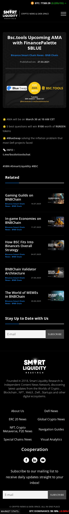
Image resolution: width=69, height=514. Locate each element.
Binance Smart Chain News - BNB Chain (34, 55)
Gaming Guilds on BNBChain (19, 197)
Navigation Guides (51, 429)
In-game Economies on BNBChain (23, 220)
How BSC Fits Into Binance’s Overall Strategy (19, 246)
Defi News (51, 411)
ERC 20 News (17, 419)
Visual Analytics (51, 439)
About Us (17, 411)
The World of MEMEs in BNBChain (21, 294)
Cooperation (34, 449)
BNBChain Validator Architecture (20, 271)
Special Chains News (18, 439)
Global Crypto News (51, 419)
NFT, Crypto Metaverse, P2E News (17, 429)
